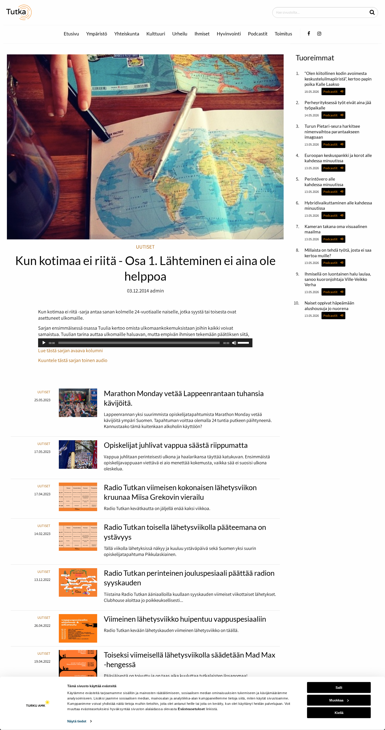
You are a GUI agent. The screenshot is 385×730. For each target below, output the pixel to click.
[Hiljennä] (234, 343)
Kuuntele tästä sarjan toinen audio (72, 360)
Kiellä (339, 713)
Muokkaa (336, 700)
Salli (339, 687)
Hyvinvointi (229, 33)
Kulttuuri (155, 33)
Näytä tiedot (76, 721)
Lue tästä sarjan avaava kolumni (70, 350)
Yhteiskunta (126, 33)
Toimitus (283, 33)
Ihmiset (202, 33)
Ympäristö (96, 33)
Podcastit (258, 33)
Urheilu (179, 33)
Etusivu (71, 33)
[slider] (244, 342)
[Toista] (44, 343)
